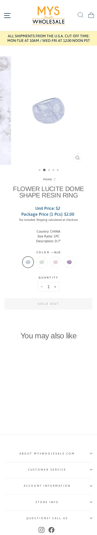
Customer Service (47, 469)
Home (47, 179)
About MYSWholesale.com (47, 453)
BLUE (28, 262)
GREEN (41, 262)
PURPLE (69, 262)
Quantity (48, 277)
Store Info (47, 502)
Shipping (41, 219)
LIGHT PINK (55, 262)
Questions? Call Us (47, 518)
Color (48, 252)
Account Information (47, 485)
